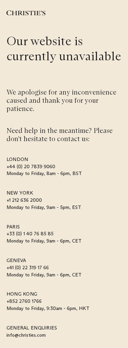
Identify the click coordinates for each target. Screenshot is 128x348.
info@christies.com (26, 335)
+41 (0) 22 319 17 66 (27, 267)
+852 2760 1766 (24, 301)
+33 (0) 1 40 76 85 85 (30, 234)
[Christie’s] (25, 12)
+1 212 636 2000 (24, 200)
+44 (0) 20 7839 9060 (30, 166)
